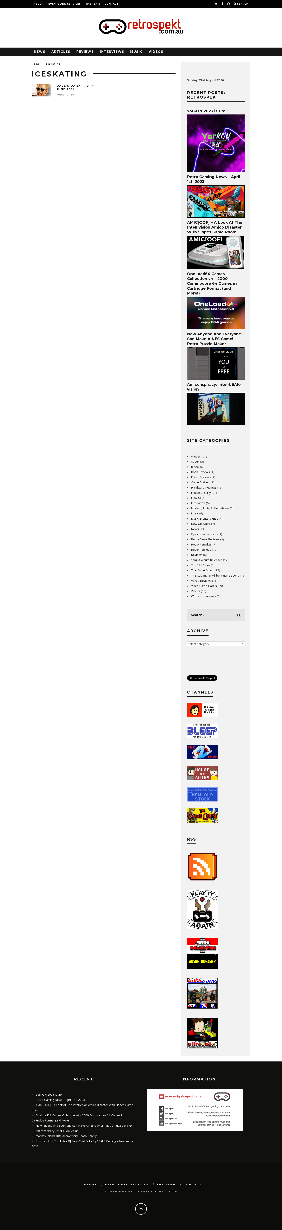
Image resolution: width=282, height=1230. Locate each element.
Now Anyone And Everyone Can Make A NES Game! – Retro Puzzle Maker (214, 339)
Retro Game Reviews (205, 539)
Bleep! (195, 467)
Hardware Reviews (204, 487)
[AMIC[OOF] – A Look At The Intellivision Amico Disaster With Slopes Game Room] (216, 268)
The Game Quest (202, 570)
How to (196, 498)
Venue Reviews (201, 581)
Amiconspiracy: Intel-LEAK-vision (57, 1131)
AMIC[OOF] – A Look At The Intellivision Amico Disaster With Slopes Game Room (214, 227)
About (39, 3)
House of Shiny (201, 492)
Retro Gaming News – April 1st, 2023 (60, 1100)
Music (136, 51)
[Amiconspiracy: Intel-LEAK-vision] (216, 424)
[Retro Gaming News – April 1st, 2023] (216, 216)
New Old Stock (200, 524)
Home (36, 63)
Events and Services (64, 3)
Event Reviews (201, 477)
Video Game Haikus (204, 586)
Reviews (85, 51)
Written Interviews (203, 596)
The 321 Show (200, 565)
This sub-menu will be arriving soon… (215, 575)
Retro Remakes (201, 544)
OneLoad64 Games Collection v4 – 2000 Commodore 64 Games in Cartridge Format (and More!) (212, 283)
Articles (60, 51)
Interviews (112, 51)
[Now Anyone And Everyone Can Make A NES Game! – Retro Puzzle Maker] (216, 378)
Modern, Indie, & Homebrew (210, 508)
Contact (112, 3)
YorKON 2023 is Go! (206, 111)
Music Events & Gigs (204, 518)
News (39, 51)
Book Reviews (200, 472)
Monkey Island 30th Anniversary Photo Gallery (66, 1136)
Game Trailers (200, 482)
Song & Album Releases (206, 560)
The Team (92, 3)
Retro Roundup (201, 549)
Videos (156, 51)
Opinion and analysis (204, 534)
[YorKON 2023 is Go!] (216, 171)
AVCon (195, 461)
